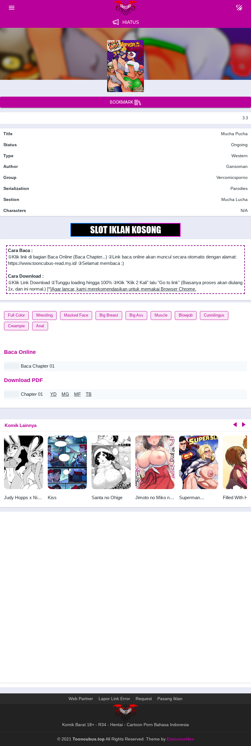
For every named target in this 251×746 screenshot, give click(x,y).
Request (144, 698)
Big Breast (108, 315)
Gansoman (237, 166)
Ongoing (239, 144)
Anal (40, 326)
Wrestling (44, 315)
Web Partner (81, 698)
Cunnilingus (214, 315)
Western (239, 155)
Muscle (161, 315)
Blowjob (186, 315)
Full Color (16, 315)
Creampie (16, 326)
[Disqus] (125, 600)
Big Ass (136, 315)
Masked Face (76, 315)
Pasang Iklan (169, 698)
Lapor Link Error (114, 698)
